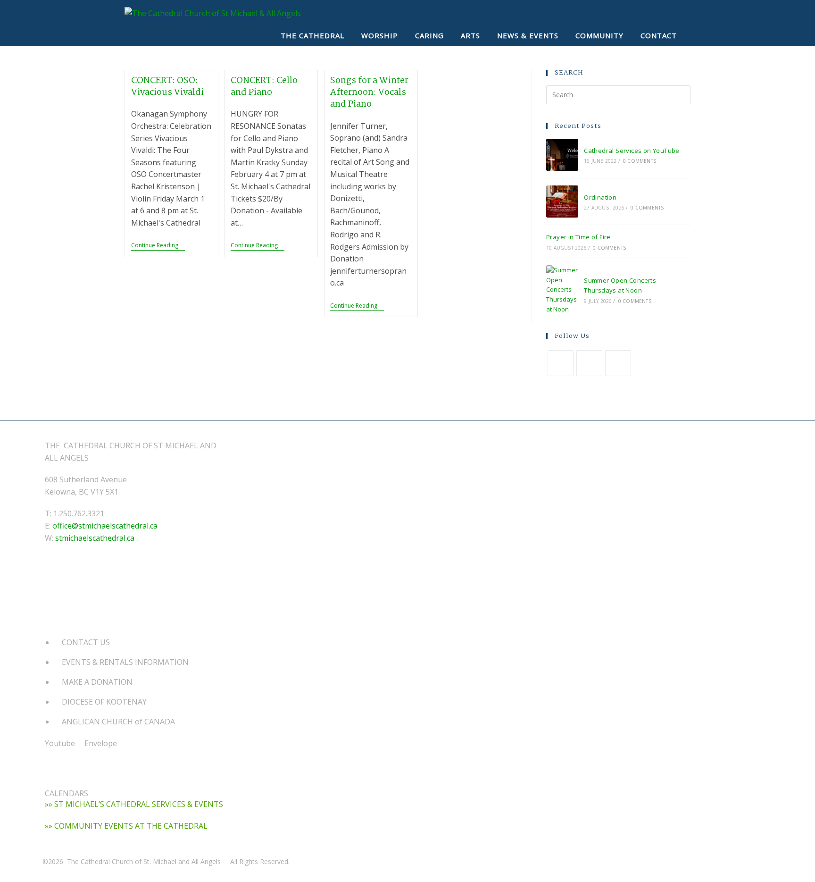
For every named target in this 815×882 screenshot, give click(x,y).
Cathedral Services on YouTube (632, 150)
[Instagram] (618, 363)
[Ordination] (562, 201)
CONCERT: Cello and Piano (264, 87)
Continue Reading (158, 246)
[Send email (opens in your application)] (682, 13)
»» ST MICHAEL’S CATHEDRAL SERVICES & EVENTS (134, 804)
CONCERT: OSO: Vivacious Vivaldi (167, 87)
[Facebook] (589, 363)
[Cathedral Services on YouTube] (562, 155)
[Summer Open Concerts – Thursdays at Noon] (562, 289)
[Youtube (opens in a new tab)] (665, 13)
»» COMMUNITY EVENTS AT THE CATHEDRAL (126, 826)
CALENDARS (66, 793)
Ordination (600, 197)
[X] (561, 363)
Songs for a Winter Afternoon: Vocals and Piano (369, 92)
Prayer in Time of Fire (578, 237)
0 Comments (639, 161)
